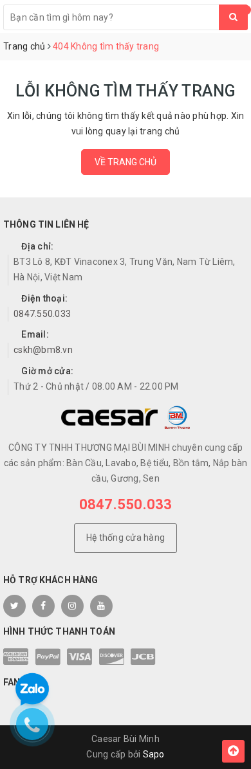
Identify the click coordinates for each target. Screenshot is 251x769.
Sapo (154, 754)
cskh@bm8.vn (43, 350)
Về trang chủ (125, 162)
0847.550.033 (42, 314)
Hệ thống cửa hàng (125, 537)
